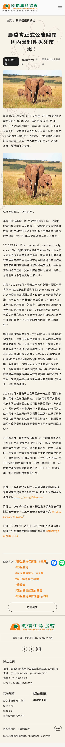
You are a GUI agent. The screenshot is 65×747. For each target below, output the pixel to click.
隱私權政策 (9, 728)
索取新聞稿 (39, 693)
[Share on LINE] (62, 563)
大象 (41, 573)
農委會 (21, 585)
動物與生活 (10, 61)
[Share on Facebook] (54, 563)
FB (24, 649)
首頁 (9, 20)
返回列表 (32, 607)
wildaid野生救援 (28, 579)
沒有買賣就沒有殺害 (29, 590)
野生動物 (22, 567)
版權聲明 (25, 728)
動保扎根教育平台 (13, 700)
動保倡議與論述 (25, 20)
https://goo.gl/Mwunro (28, 497)
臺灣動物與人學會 (13, 715)
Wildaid (7, 710)
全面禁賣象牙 (25, 573)
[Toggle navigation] (59, 7)
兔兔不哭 (8, 705)
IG (38, 649)
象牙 (43, 561)
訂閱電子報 (39, 700)
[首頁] (19, 8)
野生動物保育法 (27, 561)
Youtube (31, 649)
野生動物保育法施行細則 (32, 596)
